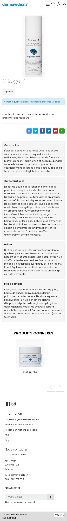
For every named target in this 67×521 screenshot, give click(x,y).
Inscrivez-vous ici (51, 101)
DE (64, 4)
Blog (7, 440)
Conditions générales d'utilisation (22, 419)
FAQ (7, 435)
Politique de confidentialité (19, 424)
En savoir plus (9, 517)
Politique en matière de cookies (22, 429)
